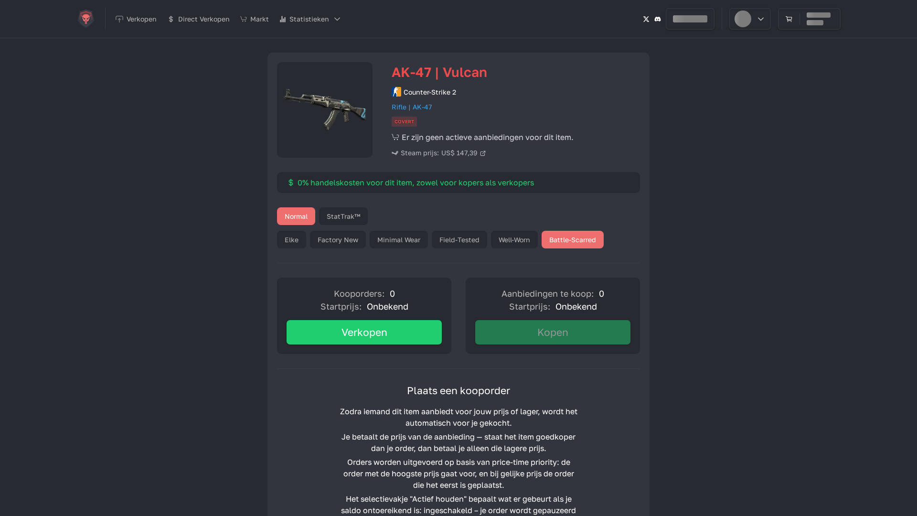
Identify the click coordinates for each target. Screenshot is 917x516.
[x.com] (646, 18)
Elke (292, 240)
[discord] (657, 18)
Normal (296, 216)
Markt (259, 19)
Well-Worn (514, 240)
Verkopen (364, 332)
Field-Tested (459, 240)
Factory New (338, 240)
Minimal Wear (398, 240)
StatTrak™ (343, 216)
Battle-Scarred (572, 240)
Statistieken (309, 19)
